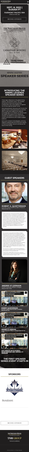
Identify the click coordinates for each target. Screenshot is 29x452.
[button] (28, 2)
